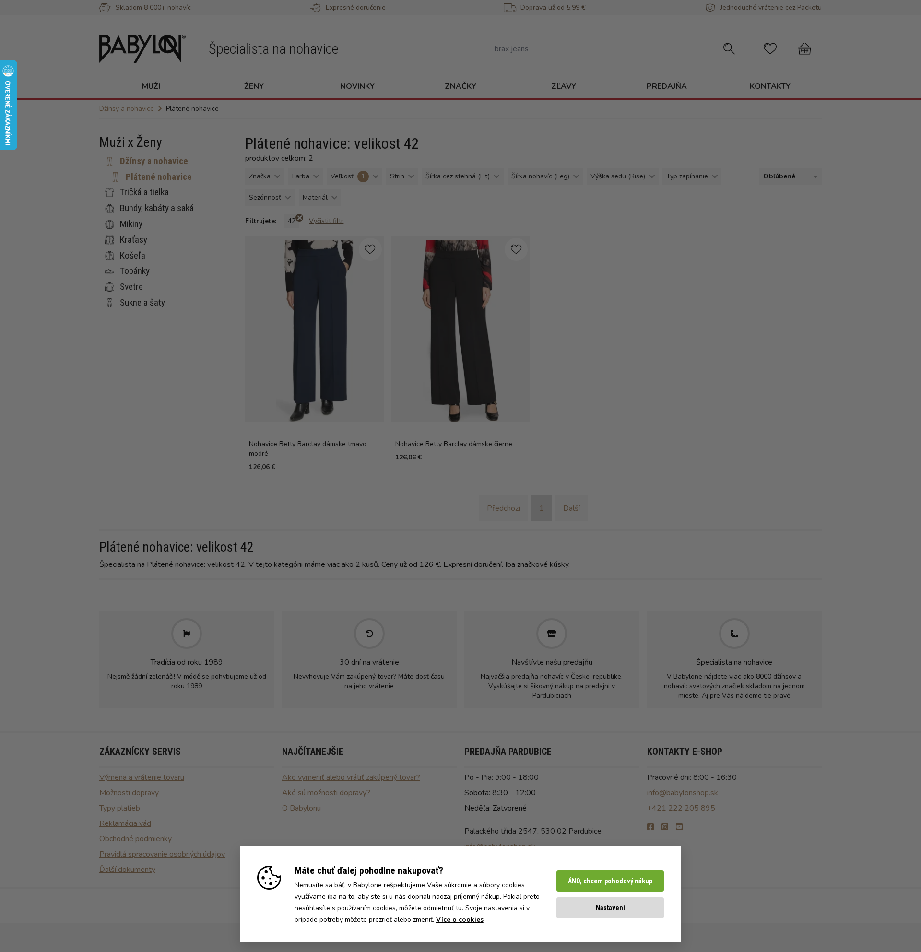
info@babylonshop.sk (682, 792)
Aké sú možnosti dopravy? (326, 792)
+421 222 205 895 (681, 808)
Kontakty (770, 86)
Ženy (254, 86)
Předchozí (503, 508)
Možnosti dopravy (129, 792)
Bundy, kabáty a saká (157, 207)
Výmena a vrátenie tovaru (141, 777)
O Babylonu (301, 808)
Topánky (135, 270)
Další (571, 508)
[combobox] (788, 177)
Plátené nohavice (159, 176)
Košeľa (132, 254)
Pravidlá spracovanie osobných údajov (162, 854)
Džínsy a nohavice (154, 160)
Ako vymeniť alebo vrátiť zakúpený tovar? (351, 777)
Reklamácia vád (125, 823)
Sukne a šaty (142, 302)
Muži (151, 86)
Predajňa (667, 86)
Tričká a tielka (144, 192)
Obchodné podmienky (135, 839)
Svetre (131, 286)
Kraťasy (133, 239)
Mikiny (131, 223)
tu (459, 908)
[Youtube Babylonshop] (679, 827)
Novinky (357, 86)
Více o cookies (460, 919)
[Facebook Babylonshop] (650, 827)
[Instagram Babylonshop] (664, 827)
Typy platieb (119, 808)
